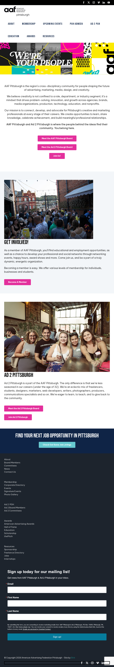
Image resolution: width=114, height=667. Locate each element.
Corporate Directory (14, 485)
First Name (13, 597)
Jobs (6, 555)
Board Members (12, 462)
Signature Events (12, 491)
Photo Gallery (11, 494)
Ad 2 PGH (9, 504)
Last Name (13, 611)
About (7, 459)
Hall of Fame (10, 527)
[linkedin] (103, 663)
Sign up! (57, 637)
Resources (9, 546)
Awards (8, 520)
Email (10, 584)
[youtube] (108, 663)
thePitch (8, 536)
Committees (10, 465)
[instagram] (92, 663)
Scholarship (10, 533)
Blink (73, 657)
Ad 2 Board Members (14, 507)
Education (9, 530)
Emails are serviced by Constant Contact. (37, 629)
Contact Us (10, 472)
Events (7, 488)
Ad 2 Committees (13, 510)
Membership (10, 482)
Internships (9, 559)
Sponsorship (10, 549)
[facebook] (81, 663)
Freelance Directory (14, 552)
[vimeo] (97, 663)
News (7, 468)
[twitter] (87, 663)
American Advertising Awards (19, 523)
